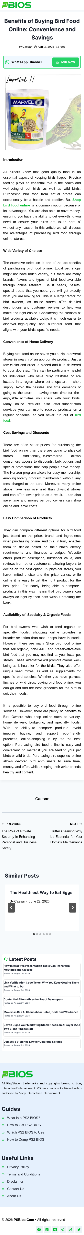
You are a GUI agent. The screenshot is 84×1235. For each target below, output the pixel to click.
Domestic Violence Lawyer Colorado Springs (33, 1041)
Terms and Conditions (23, 1174)
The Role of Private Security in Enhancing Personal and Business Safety (19, 836)
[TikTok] (70, 1229)
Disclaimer (15, 1181)
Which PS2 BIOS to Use (25, 1132)
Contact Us (15, 1189)
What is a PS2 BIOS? (23, 1118)
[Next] (72, 908)
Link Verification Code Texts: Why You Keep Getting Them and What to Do (41, 984)
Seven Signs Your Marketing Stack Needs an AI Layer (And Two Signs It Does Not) (42, 1027)
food (62, 46)
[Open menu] (78, 5)
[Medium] (55, 1229)
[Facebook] (39, 1229)
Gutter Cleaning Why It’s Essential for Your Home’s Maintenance (66, 833)
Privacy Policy (18, 1167)
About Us (14, 1196)
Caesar (27, 46)
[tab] (34, 934)
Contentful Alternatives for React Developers (33, 999)
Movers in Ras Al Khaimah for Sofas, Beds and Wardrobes (41, 1012)
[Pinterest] (47, 1229)
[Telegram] (63, 1229)
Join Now (67, 62)
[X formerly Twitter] (78, 1229)
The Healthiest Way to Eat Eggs (41, 892)
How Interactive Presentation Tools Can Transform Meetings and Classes (37, 967)
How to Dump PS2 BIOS (25, 1139)
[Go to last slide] (11, 908)
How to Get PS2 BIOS (24, 1125)
